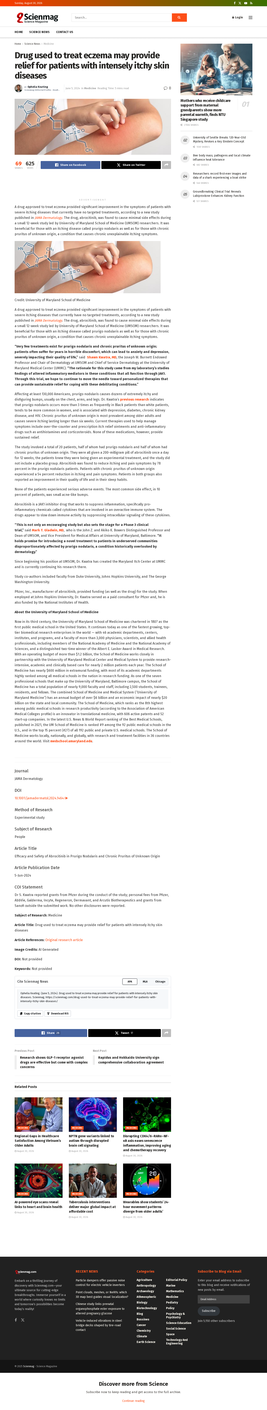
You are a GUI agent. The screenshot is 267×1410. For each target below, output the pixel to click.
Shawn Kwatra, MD (101, 480)
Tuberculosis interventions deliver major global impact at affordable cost (92, 1329)
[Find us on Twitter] (239, 3)
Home (18, 43)
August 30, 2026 (25, 1274)
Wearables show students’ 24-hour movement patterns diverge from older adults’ (146, 1329)
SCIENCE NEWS (39, 32)
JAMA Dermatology (48, 278)
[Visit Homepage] (37, 17)
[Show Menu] (250, 17)
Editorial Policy (176, 1403)
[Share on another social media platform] (166, 165)
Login (238, 17)
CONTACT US (64, 32)
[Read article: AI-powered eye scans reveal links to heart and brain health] (39, 1303)
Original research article (64, 1063)
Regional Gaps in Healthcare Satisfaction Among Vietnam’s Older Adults (38, 1263)
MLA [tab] (145, 1104)
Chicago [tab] (160, 1104)
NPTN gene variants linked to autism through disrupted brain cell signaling (91, 1263)
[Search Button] (179, 17)
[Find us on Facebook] (235, 3)
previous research (134, 522)
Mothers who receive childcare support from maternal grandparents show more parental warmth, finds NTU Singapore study (205, 110)
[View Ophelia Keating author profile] (19, 88)
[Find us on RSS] (251, 3)
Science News (32, 43)
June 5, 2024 (72, 88)
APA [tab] (130, 1104)
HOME (19, 32)
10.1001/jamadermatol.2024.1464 (40, 921)
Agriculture (144, 1403)
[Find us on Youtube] (245, 3)
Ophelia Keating (38, 87)
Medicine (49, 43)
